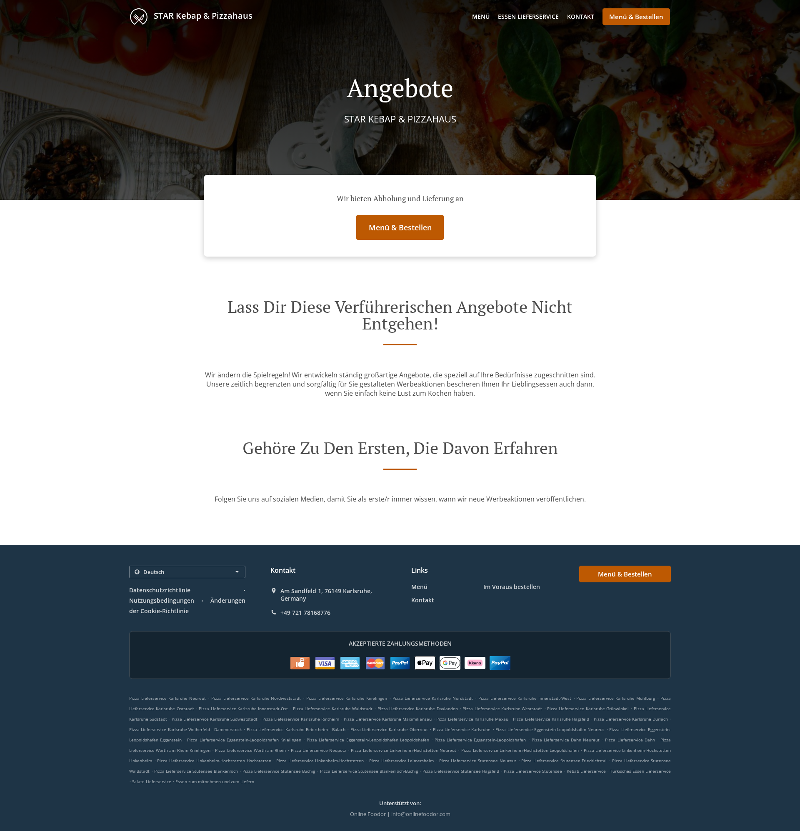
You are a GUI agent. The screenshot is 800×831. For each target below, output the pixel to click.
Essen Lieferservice (528, 16)
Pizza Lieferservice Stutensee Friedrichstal (564, 761)
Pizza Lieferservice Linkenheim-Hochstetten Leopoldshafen (520, 750)
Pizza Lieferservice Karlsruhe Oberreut (389, 729)
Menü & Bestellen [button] (636, 16)
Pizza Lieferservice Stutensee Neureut (477, 761)
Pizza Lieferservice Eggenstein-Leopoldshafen (480, 740)
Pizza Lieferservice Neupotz (318, 750)
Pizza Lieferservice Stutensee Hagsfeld (460, 771)
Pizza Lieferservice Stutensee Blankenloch (196, 771)
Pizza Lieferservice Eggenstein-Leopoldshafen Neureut (549, 729)
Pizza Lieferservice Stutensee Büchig (278, 771)
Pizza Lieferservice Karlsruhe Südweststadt (215, 719)
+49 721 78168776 (305, 612)
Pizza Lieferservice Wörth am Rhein (250, 750)
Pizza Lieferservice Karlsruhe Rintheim (300, 719)
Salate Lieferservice (152, 781)
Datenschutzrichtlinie (159, 590)
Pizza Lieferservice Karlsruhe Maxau (472, 719)
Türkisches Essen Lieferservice (640, 771)
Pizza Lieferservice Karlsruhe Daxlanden (418, 708)
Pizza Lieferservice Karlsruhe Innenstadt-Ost (243, 708)
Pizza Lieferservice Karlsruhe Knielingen (346, 698)
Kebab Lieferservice (587, 771)
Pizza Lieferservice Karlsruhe (462, 729)
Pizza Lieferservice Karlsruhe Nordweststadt (256, 698)
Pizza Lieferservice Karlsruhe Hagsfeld (551, 719)
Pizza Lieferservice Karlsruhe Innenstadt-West (524, 698)
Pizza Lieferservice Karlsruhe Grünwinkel (588, 708)
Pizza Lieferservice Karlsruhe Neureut (167, 698)
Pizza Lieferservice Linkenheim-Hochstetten (320, 761)
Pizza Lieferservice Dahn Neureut (566, 740)
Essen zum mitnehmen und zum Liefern (214, 781)
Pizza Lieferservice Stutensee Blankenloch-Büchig (369, 771)
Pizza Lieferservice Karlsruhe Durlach (631, 719)
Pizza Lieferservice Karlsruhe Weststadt (502, 708)
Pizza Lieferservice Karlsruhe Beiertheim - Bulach (296, 729)
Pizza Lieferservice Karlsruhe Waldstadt (332, 708)
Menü (481, 16)
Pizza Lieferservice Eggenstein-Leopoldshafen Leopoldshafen (368, 740)
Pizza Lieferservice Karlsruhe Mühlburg (615, 698)
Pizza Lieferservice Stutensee (533, 771)
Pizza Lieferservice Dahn (630, 740)
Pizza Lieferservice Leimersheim (401, 761)
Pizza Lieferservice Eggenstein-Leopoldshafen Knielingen (244, 740)
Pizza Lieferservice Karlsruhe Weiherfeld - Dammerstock (185, 729)
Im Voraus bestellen (511, 587)
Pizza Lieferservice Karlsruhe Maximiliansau (388, 719)
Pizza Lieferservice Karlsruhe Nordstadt (432, 698)
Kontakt (580, 16)
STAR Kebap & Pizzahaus (202, 15)
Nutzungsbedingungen (161, 600)
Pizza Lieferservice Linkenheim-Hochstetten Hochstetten (214, 761)
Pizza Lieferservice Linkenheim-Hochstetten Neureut (403, 750)
